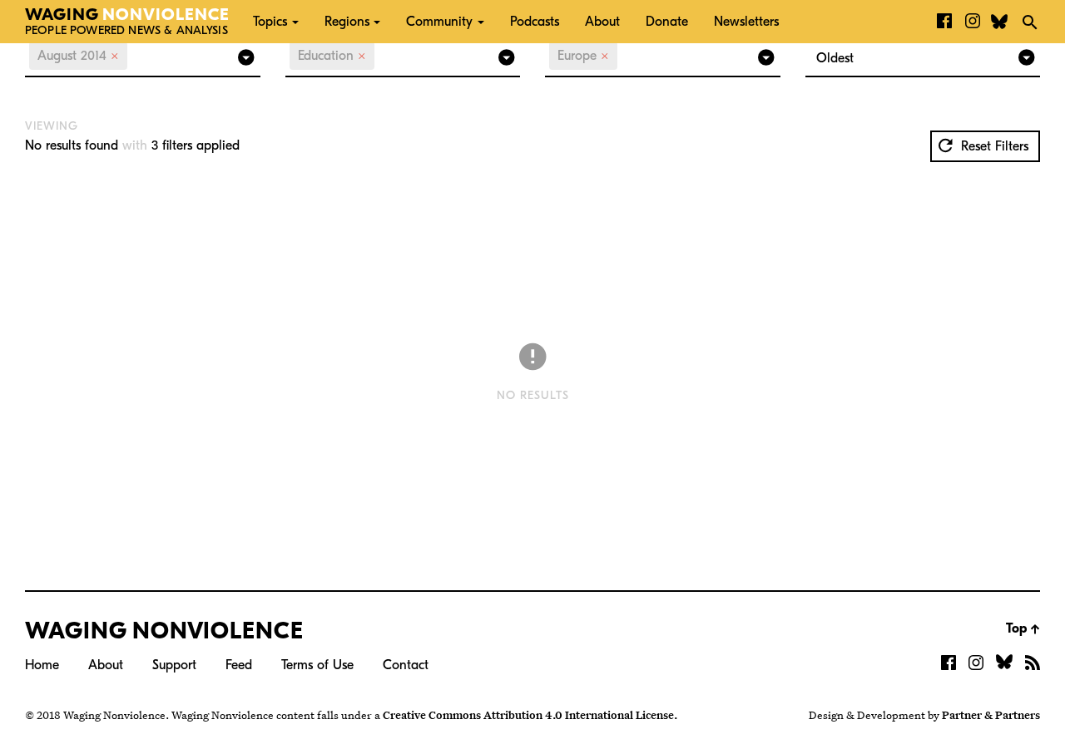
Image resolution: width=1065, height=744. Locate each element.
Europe (583, 55)
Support (174, 665)
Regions (346, 21)
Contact (405, 665)
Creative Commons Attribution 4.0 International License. (530, 714)
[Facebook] (944, 21)
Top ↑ (1023, 628)
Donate (667, 21)
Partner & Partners (991, 714)
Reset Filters (992, 146)
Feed (238, 665)
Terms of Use (317, 665)
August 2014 (78, 55)
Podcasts (534, 21)
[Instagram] (972, 21)
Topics (270, 21)
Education (332, 55)
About (602, 21)
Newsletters (746, 21)
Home (42, 665)
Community (439, 21)
